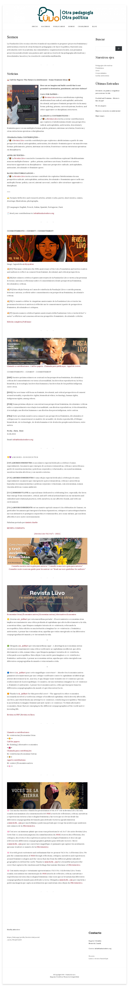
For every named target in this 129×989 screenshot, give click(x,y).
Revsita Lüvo (19, 158)
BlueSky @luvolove (13, 930)
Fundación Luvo (70, 974)
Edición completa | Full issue (19, 322)
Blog (94, 26)
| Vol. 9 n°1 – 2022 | (47, 534)
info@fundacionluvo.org (44, 213)
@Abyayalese (28, 264)
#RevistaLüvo (29, 826)
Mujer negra (100, 116)
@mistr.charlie (31, 522)
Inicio (35, 26)
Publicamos (59, 26)
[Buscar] (118, 48)
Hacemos (45, 26)
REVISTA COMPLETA (16, 528)
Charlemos (83, 26)
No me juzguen (101, 106)
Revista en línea (27, 715)
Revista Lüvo (50, 97)
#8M (48, 814)
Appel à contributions (16, 760)
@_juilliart (22, 619)
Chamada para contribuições (19, 751)
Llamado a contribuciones (18, 732)
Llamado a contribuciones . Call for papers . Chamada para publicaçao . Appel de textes (43, 366)
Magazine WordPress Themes (59, 977)
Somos (71, 26)
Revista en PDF (13, 715)
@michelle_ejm (15, 823)
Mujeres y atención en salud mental (108, 111)
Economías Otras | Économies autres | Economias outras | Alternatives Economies (41, 614)
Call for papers (13, 741)
